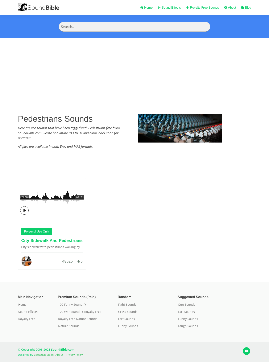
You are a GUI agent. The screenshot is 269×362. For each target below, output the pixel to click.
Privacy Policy (74, 355)
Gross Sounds (127, 311)
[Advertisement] (134, 69)
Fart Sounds (126, 318)
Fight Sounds (127, 304)
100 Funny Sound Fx (72, 304)
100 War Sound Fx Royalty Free (79, 311)
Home (148, 7)
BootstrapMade (44, 355)
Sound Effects (171, 7)
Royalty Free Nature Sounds (77, 318)
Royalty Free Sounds (204, 7)
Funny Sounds (128, 326)
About (231, 7)
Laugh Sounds (188, 326)
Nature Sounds (68, 326)
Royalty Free (26, 318)
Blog (247, 7)
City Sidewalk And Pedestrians (52, 240)
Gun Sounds (186, 304)
